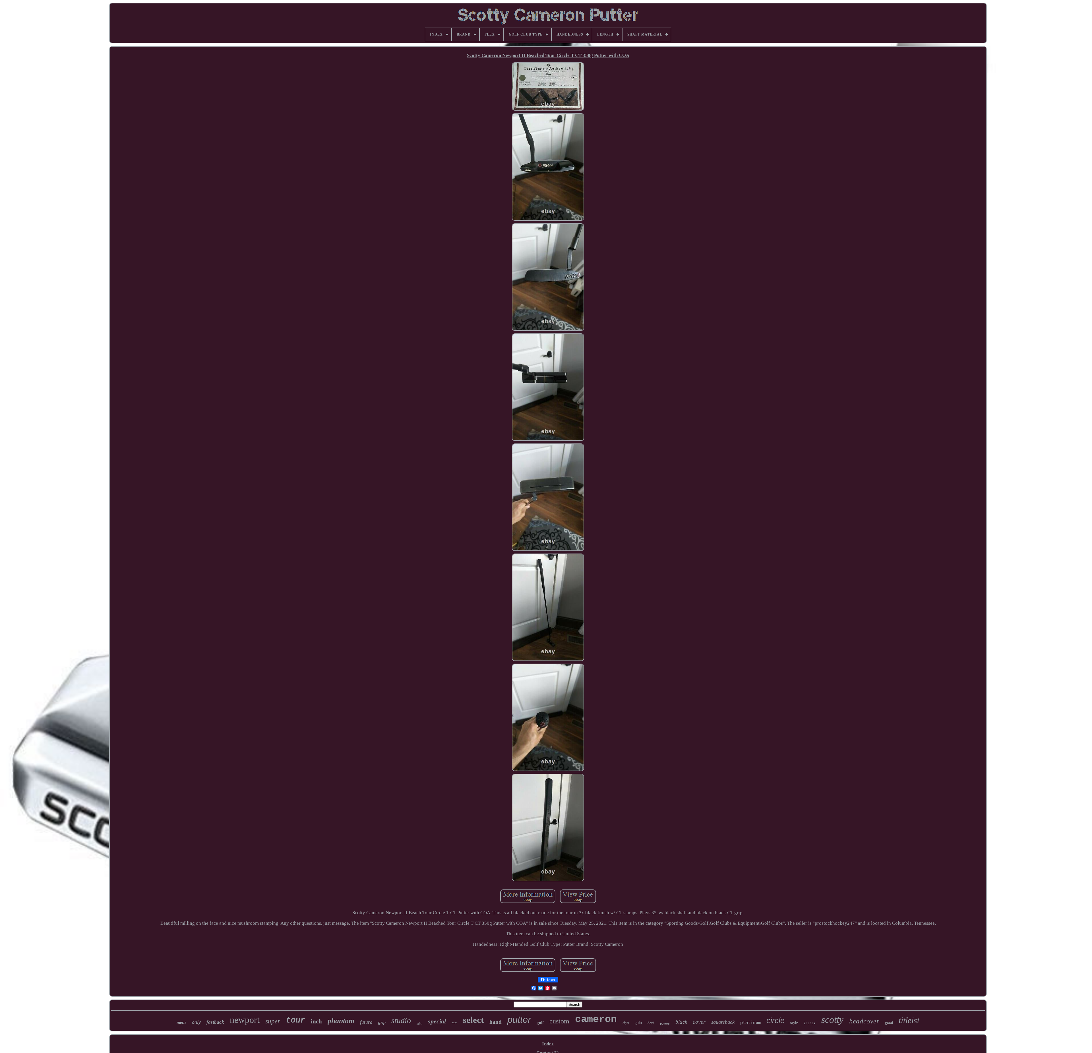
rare (454, 1023)
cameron (596, 1019)
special (437, 1021)
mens (181, 1022)
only (196, 1022)
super (272, 1021)
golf (540, 1022)
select (473, 1020)
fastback (215, 1022)
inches (810, 1023)
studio (401, 1020)
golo (638, 1023)
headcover (864, 1021)
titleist (909, 1020)
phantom (341, 1021)
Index (548, 1043)
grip (382, 1022)
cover (699, 1022)
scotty (832, 1019)
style (794, 1023)
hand (495, 1022)
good (889, 1023)
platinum (750, 1022)
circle (775, 1020)
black (681, 1022)
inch (316, 1021)
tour (295, 1020)
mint (419, 1023)
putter (519, 1019)
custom (559, 1021)
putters (665, 1023)
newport (245, 1020)
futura (366, 1022)
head (651, 1023)
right (625, 1023)
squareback (723, 1022)
